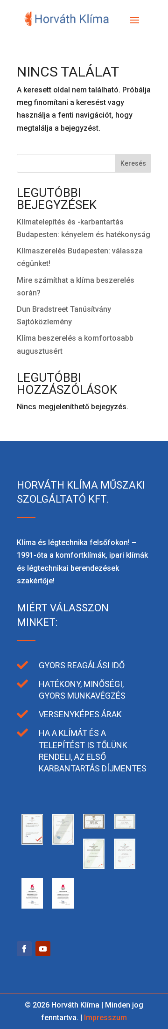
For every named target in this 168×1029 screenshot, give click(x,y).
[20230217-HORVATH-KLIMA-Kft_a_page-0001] (63, 906)
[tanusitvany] (32, 842)
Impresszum (105, 1017)
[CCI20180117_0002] (124, 866)
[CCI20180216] (94, 866)
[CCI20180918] (94, 826)
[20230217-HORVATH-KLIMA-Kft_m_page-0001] (32, 906)
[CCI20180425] (124, 826)
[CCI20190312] (63, 842)
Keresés (133, 163)
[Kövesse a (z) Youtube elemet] (42, 948)
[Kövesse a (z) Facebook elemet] (24, 948)
